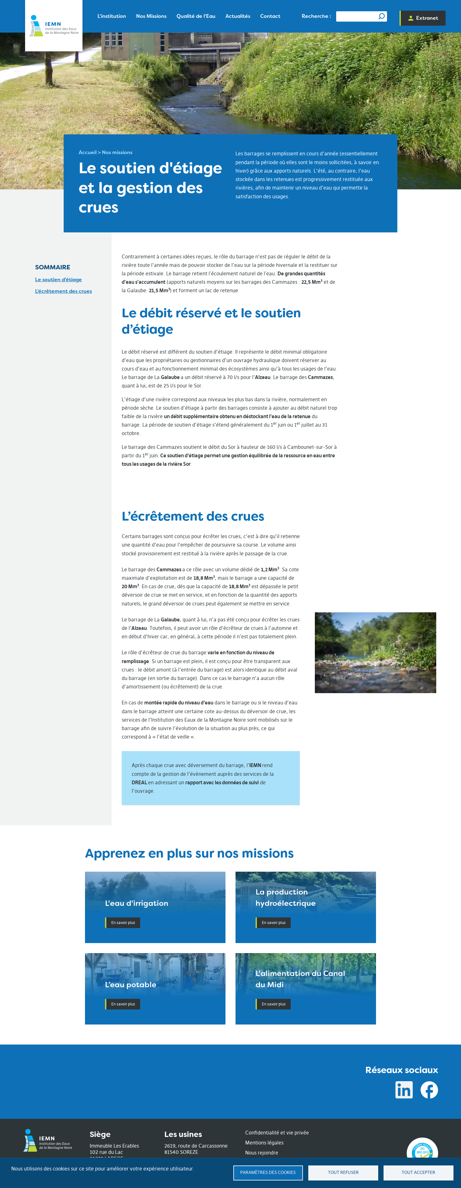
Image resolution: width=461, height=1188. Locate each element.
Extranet (427, 18)
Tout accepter (418, 1172)
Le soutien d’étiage (58, 279)
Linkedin (404, 1090)
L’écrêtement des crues (63, 291)
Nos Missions (151, 16)
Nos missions (117, 152)
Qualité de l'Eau (196, 16)
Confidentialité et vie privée (277, 1132)
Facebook (429, 1090)
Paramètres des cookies (268, 1172)
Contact (270, 16)
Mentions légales (264, 1142)
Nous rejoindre (261, 1152)
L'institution (112, 16)
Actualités (237, 16)
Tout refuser (343, 1172)
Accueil (88, 152)
